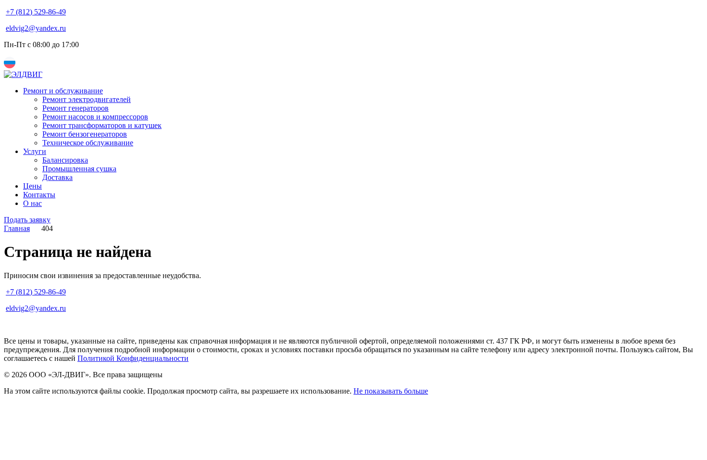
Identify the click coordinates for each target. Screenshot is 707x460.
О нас (32, 203)
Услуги (34, 151)
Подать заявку (27, 220)
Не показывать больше (391, 391)
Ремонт (86, 99)
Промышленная (79, 169)
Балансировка (65, 160)
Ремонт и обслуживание (63, 91)
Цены (32, 186)
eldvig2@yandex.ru (36, 28)
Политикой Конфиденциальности (133, 358)
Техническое (87, 143)
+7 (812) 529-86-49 (36, 12)
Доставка (57, 177)
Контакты (39, 195)
